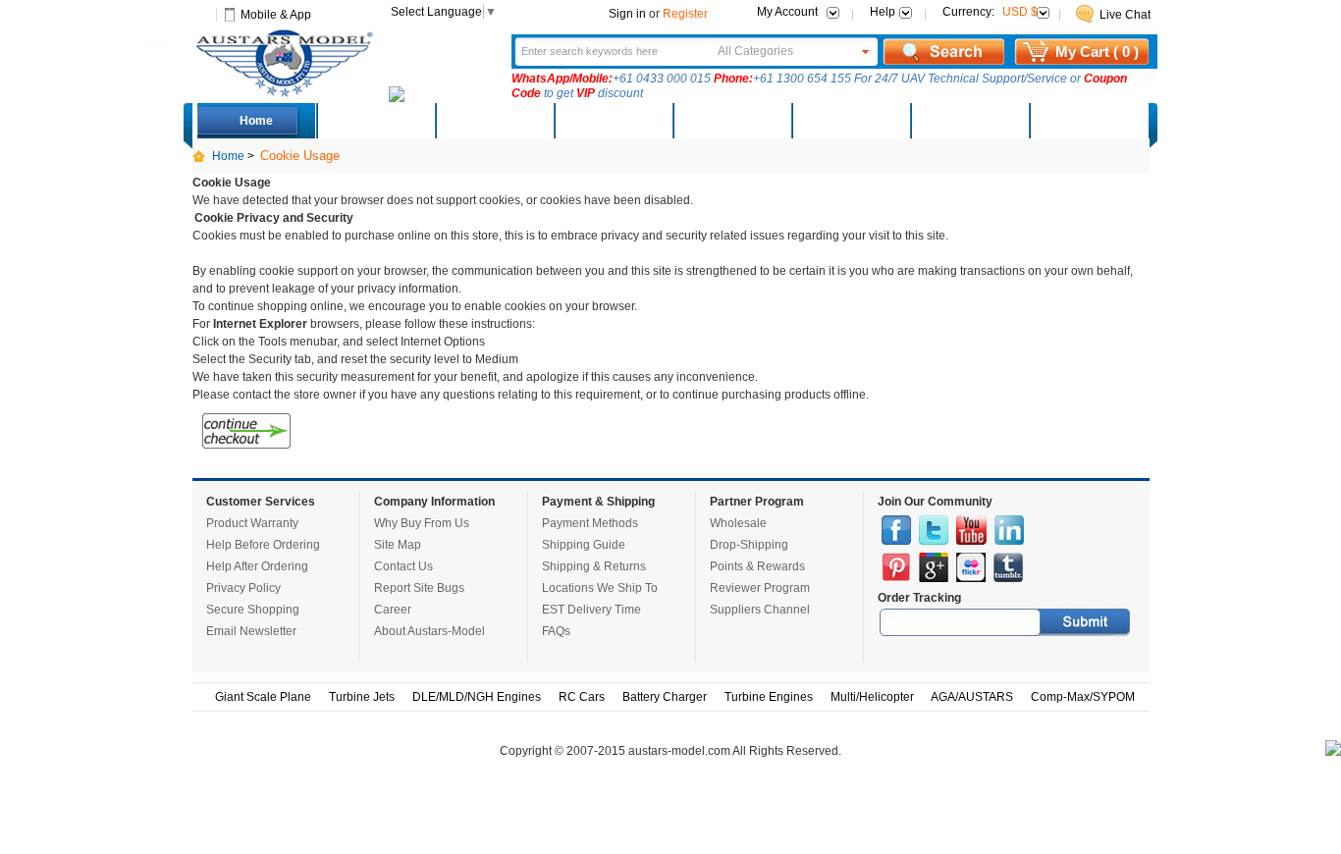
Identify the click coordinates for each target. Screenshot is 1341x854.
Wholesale (738, 523)
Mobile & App (276, 15)
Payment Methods (590, 523)
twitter (933, 530)
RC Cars (582, 697)
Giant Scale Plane (263, 697)
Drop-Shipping (749, 545)
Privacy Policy (243, 588)
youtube (971, 530)
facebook (896, 530)
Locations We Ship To (600, 588)
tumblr (1008, 567)
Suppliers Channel (760, 609)
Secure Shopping (252, 609)
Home (256, 121)
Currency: (990, 12)
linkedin (1009, 530)
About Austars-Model (429, 631)
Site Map (397, 545)
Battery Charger (664, 697)
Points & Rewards (757, 566)
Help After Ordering (257, 566)
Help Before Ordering (263, 545)
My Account (787, 12)
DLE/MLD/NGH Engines (476, 697)
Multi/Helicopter (872, 697)
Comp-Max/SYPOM (1083, 697)
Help (882, 12)
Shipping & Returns (594, 566)
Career (392, 609)
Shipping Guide (583, 545)
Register (685, 14)
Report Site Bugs (419, 588)
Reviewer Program (760, 588)
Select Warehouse (1088, 121)
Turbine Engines (768, 697)
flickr (971, 567)
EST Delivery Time (591, 609)
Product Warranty (252, 523)
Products (612, 121)
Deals (375, 121)
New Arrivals (493, 121)
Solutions (851, 121)
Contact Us (403, 566)
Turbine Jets (362, 697)
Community (731, 121)
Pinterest (896, 567)
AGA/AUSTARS (972, 697)
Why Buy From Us (421, 523)
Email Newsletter (251, 631)
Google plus (933, 567)
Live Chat (1125, 15)
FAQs (556, 631)
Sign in (627, 14)
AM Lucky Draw (969, 121)
